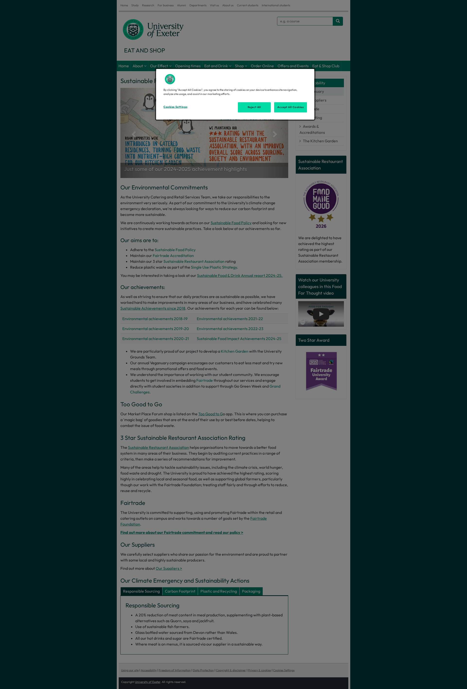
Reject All (254, 107)
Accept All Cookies (290, 107)
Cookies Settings (175, 107)
